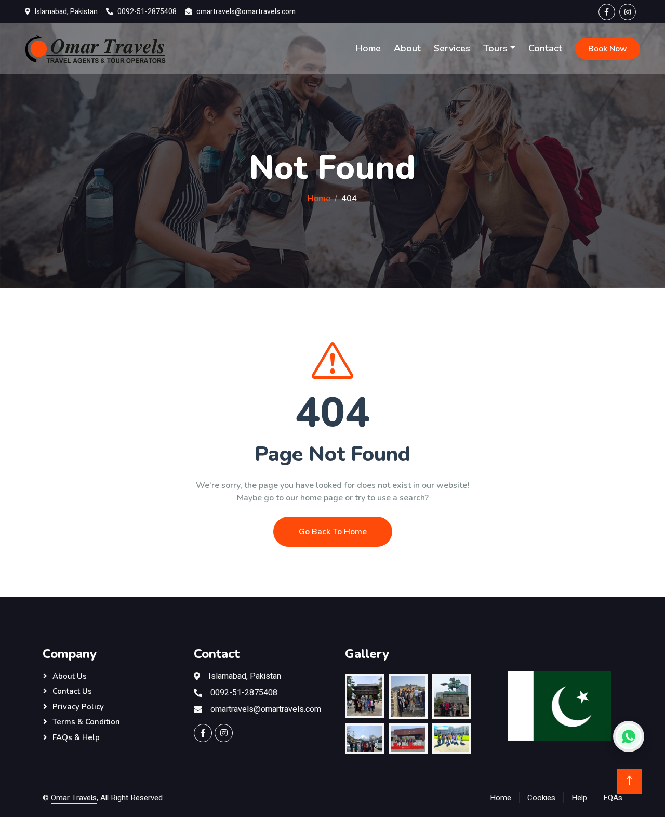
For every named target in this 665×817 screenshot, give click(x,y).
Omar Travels (74, 797)
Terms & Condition (86, 722)
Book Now (607, 49)
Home (368, 48)
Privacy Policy (78, 707)
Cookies (541, 797)
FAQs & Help (76, 737)
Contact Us (72, 691)
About (407, 48)
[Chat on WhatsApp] (629, 736)
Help (579, 797)
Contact (545, 48)
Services (452, 48)
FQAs (612, 797)
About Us (69, 676)
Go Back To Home (333, 531)
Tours (495, 48)
